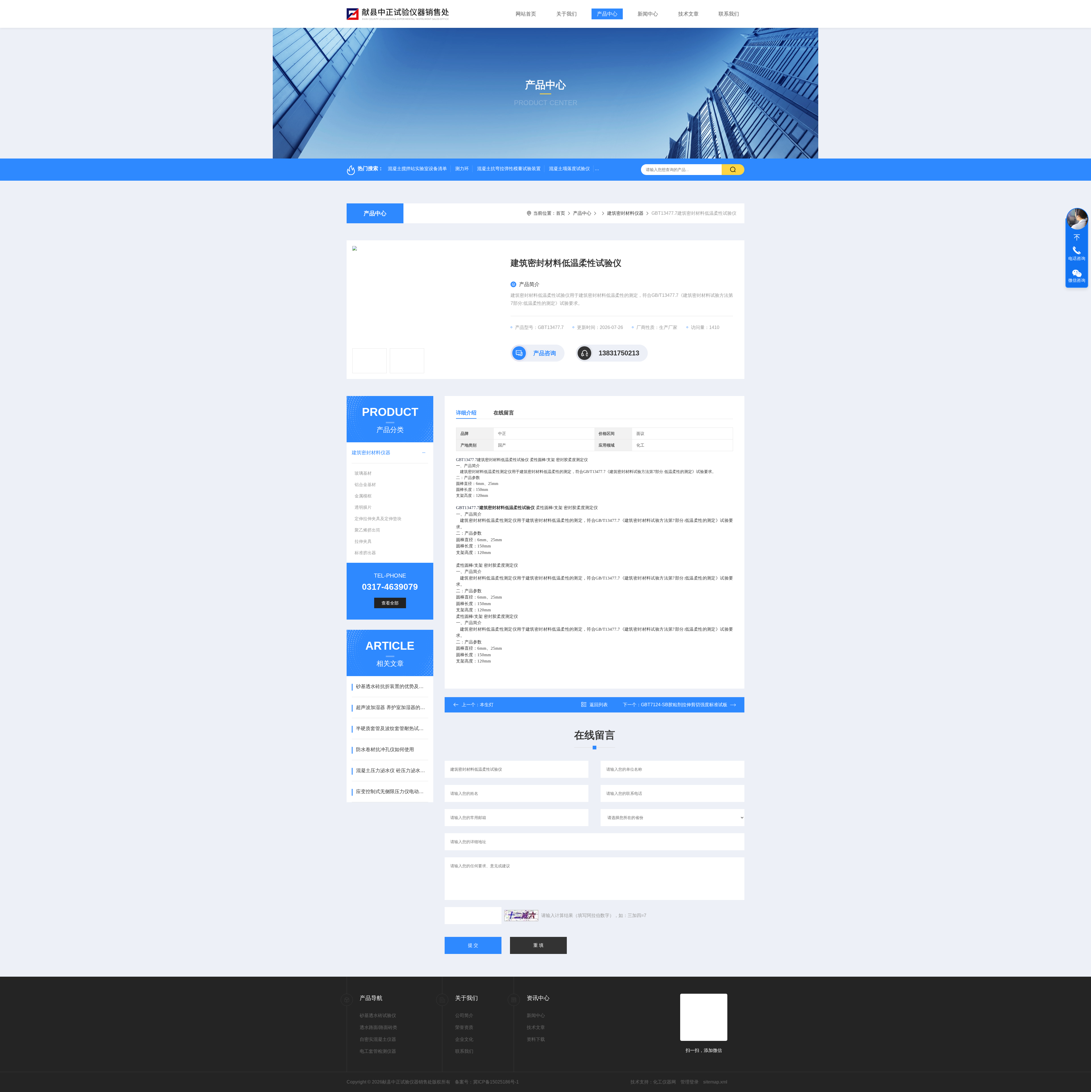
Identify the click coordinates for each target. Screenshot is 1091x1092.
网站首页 (526, 14)
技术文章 (688, 14)
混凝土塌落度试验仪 (569, 168)
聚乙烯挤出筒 (367, 530)
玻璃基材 (363, 473)
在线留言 (504, 413)
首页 (560, 213)
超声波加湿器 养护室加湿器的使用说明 (392, 707)
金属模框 (363, 495)
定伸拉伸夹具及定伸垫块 (378, 518)
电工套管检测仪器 (378, 1051)
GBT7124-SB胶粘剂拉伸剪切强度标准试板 (684, 704)
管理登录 (689, 1082)
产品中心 (607, 14)
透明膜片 (363, 507)
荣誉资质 (464, 1027)
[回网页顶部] (1077, 237)
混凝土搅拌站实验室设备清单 (417, 168)
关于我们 (566, 14)
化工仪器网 (664, 1082)
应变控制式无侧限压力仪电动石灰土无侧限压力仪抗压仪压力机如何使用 (392, 791)
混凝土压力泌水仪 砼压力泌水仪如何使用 (392, 770)
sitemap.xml (715, 1082)
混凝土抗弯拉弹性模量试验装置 (509, 168)
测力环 (462, 168)
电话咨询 (1076, 258)
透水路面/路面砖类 (378, 1027)
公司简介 (464, 1015)
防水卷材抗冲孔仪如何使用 (385, 749)
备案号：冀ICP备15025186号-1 (487, 1082)
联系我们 (729, 14)
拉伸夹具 (363, 541)
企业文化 (464, 1039)
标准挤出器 (365, 552)
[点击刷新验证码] (521, 915)
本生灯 (487, 704)
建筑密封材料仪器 (625, 213)
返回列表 (599, 704)
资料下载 (536, 1039)
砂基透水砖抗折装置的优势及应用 (392, 686)
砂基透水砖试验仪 (378, 1015)
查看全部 (390, 603)
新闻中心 (648, 14)
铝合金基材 (365, 484)
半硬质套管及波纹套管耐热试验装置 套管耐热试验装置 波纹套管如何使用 (392, 728)
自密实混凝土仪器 (378, 1039)
